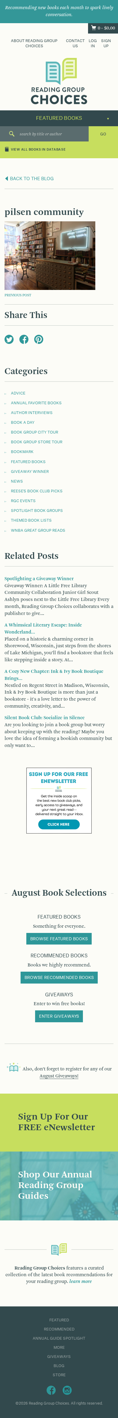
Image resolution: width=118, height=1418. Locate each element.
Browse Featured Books (59, 939)
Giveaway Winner (30, 471)
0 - (106, 28)
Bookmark (22, 452)
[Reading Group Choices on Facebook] (51, 1390)
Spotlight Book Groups (37, 511)
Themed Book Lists (31, 520)
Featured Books (28, 462)
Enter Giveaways (59, 1016)
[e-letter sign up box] (59, 800)
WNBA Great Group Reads (38, 530)
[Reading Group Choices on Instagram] (67, 1390)
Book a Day (22, 422)
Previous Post (18, 295)
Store (59, 1375)
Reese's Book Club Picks (37, 491)
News (17, 481)
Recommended (59, 1329)
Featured (59, 1320)
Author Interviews (32, 413)
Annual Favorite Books (36, 403)
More (59, 1347)
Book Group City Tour (34, 432)
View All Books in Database (38, 150)
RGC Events (23, 501)
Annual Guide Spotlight (59, 1338)
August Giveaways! (59, 1076)
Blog (59, 1366)
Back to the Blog (31, 179)
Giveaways (59, 1357)
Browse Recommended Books (59, 978)
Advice (18, 393)
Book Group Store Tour (36, 442)
